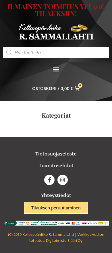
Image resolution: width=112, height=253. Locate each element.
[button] (56, 69)
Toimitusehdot (56, 165)
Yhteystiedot (56, 195)
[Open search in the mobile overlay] (56, 52)
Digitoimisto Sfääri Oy (64, 240)
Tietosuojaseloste (56, 153)
